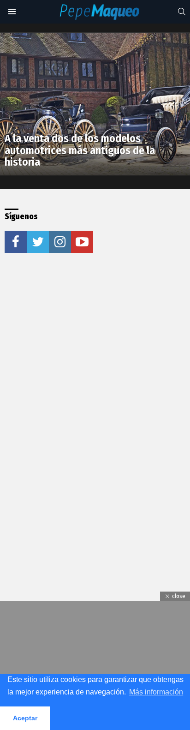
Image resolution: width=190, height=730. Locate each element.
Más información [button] (156, 692)
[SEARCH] (181, 11)
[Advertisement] (95, 367)
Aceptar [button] (25, 718)
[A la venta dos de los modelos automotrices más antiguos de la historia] (95, 104)
